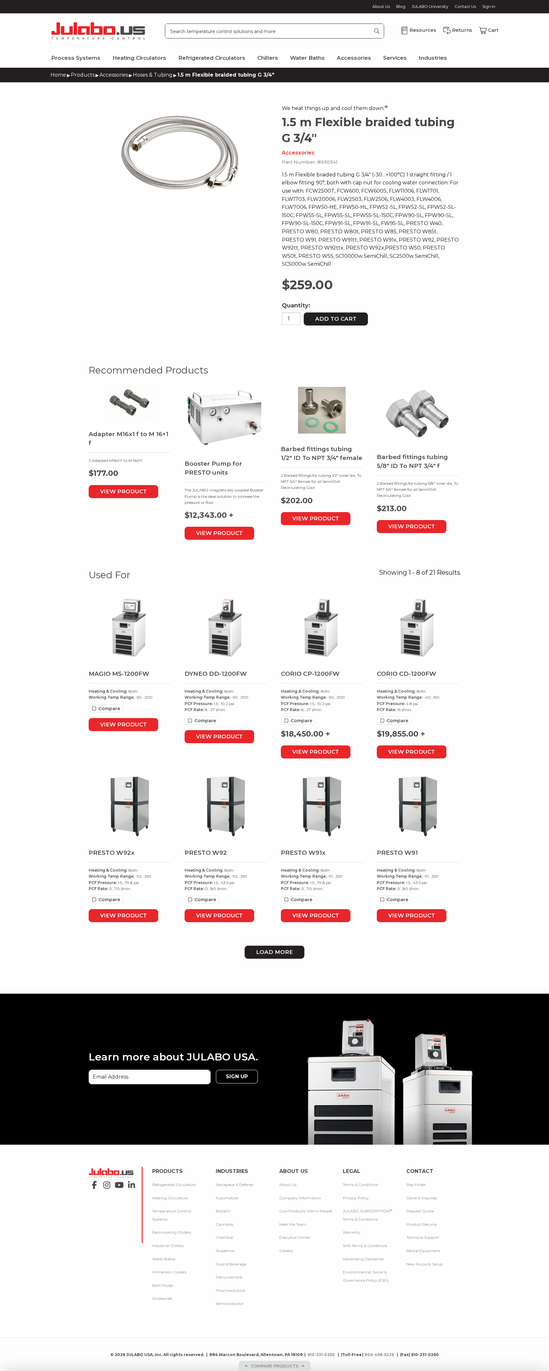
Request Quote (420, 1211)
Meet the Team (292, 1224)
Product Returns (421, 1224)
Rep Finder (416, 1184)
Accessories (113, 75)
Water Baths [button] (307, 58)
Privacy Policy (356, 1198)
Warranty (352, 1232)
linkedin (130, 1183)
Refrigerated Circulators (174, 1184)
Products (83, 75)
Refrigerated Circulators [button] (211, 58)
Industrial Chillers (168, 1245)
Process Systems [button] (75, 58)
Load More (274, 952)
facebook (93, 1183)
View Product (123, 491)
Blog (400, 7)
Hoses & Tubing (153, 75)
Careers (286, 1250)
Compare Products (275, 1365)
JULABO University (430, 7)
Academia (225, 1250)
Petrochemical (229, 1277)
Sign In (488, 6)
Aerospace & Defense (234, 1184)
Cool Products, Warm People (305, 1211)
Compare (109, 708)
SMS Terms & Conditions (365, 1245)
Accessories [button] (354, 58)
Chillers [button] (267, 58)
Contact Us (465, 7)
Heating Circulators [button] (139, 58)
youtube (117, 1183)
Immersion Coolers (169, 1272)
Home (58, 75)
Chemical (224, 1237)
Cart (493, 30)
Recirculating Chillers (171, 1232)
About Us (381, 7)
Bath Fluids (162, 1285)
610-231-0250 (322, 1354)
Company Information (300, 1198)
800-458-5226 (379, 1354)
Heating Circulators (170, 1198)
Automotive (227, 1198)
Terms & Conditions (360, 1184)
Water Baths (163, 1258)
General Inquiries (421, 1198)
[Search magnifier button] (376, 31)
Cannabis (224, 1224)
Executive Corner (294, 1237)
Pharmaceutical (230, 1290)
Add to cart (335, 319)
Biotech (223, 1211)
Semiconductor (230, 1303)
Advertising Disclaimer (363, 1258)
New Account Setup (424, 1263)
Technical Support (422, 1237)
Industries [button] (433, 58)
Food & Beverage (231, 1263)
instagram (105, 1183)
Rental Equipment (423, 1250)
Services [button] (395, 58)
